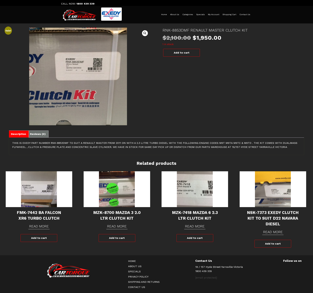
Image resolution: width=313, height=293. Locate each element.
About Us (174, 14)
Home (164, 14)
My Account (213, 14)
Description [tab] (18, 134)
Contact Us (244, 14)
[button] (145, 33)
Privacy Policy (138, 276)
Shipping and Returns (144, 281)
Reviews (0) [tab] (38, 134)
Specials (200, 14)
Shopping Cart (229, 14)
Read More (39, 226)
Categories (187, 14)
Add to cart (181, 52)
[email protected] (206, 277)
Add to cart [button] (39, 237)
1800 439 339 (85, 3)
